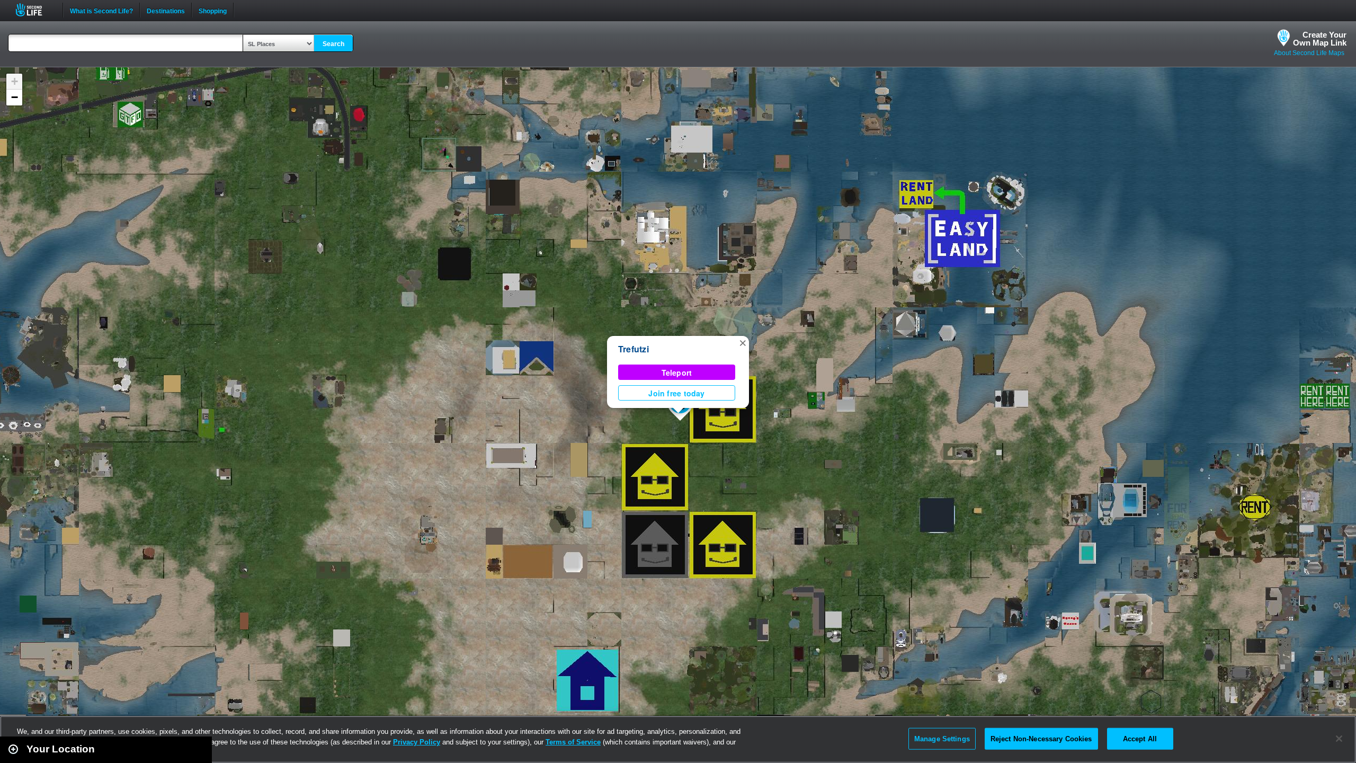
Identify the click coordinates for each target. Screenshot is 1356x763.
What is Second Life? (101, 10)
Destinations (166, 10)
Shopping (213, 10)
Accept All (1140, 738)
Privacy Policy (416, 742)
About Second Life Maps (1309, 53)
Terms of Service (573, 742)
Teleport (677, 372)
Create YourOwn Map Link (1319, 38)
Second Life (35, 10)
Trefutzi (633, 349)
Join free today (676, 393)
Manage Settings (942, 738)
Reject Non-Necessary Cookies (1041, 738)
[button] (742, 342)
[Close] (1339, 738)
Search (333, 44)
